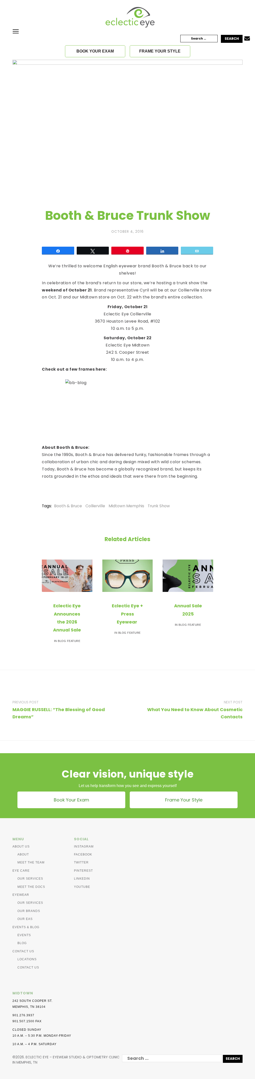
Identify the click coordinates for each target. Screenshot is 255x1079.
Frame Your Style (183, 800)
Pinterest (83, 870)
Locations (27, 959)
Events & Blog (25, 927)
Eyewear (20, 895)
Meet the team (31, 862)
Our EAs (25, 919)
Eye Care (21, 870)
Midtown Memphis (126, 506)
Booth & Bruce (68, 506)
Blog (22, 943)
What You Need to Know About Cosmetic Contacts (195, 713)
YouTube (82, 887)
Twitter (81, 862)
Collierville (95, 506)
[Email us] (247, 39)
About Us (21, 846)
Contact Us (23, 951)
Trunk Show (159, 506)
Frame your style (160, 51)
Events (24, 935)
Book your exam (95, 51)
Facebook (83, 854)
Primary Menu (16, 31)
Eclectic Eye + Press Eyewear (127, 614)
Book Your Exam (71, 800)
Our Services (30, 878)
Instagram (84, 846)
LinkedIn (82, 878)
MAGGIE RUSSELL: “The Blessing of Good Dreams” (58, 713)
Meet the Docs (31, 887)
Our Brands (28, 911)
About (23, 854)
